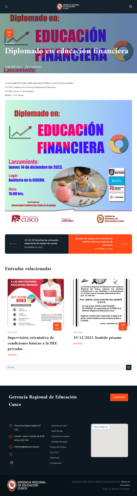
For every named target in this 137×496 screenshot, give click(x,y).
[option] (35, 320)
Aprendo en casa (59, 425)
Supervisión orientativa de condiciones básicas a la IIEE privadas (32, 343)
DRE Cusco (16, 66)
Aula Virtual (57, 431)
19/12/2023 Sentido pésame (97, 337)
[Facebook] (11, 463)
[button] (130, 6)
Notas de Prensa (58, 447)
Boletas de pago (59, 441)
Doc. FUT (54, 452)
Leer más (12, 355)
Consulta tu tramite (60, 436)
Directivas (54, 457)
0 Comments (35, 66)
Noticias (9, 43)
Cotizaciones (56, 463)
